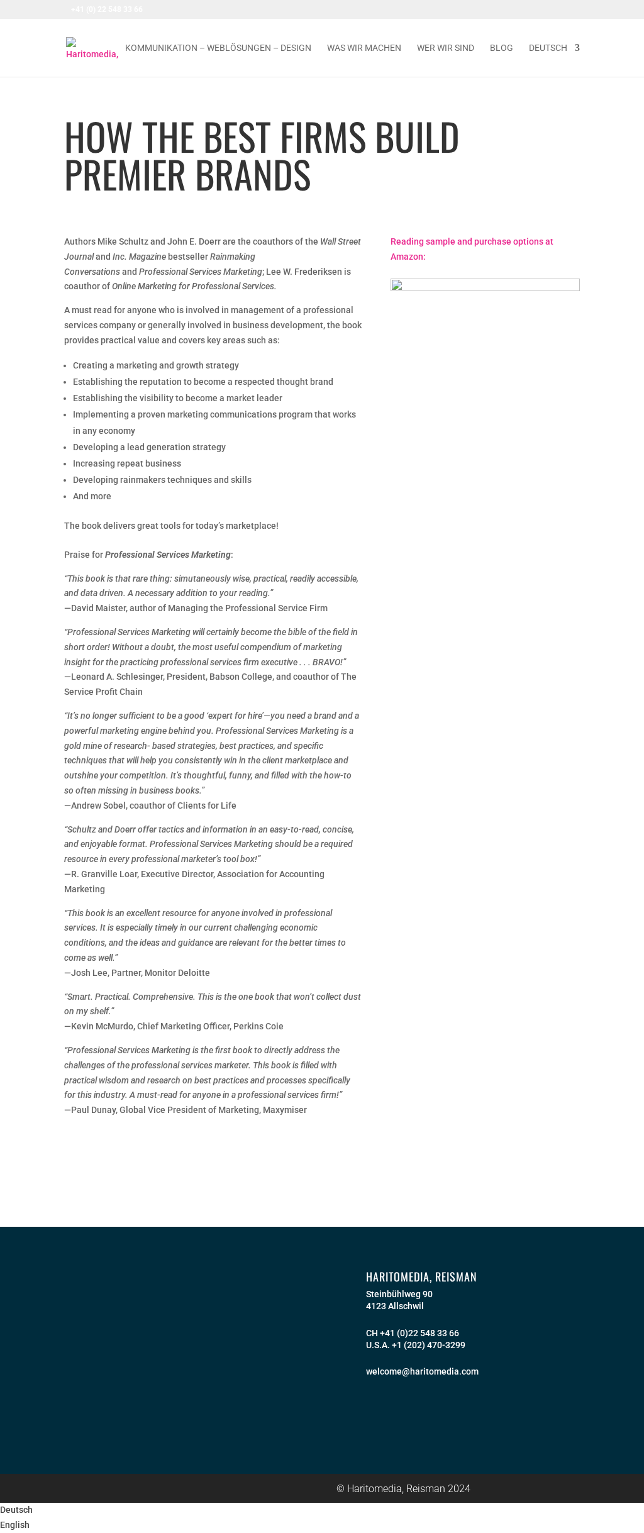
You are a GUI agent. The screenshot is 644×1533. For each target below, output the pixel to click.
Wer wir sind (445, 48)
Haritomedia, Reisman (421, 1276)
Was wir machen (364, 48)
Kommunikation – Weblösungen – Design (218, 48)
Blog (501, 48)
